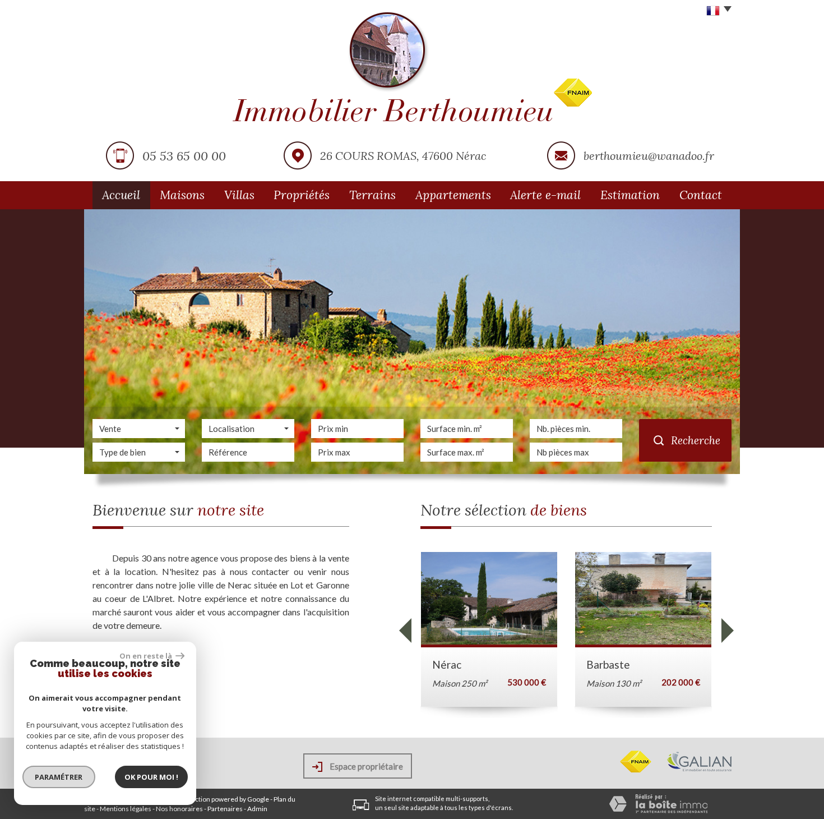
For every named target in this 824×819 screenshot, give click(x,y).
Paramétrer (59, 777)
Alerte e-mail (545, 195)
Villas (239, 195)
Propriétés (302, 195)
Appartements (453, 195)
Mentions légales (125, 808)
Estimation (630, 195)
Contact (700, 195)
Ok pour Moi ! (151, 777)
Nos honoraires (179, 808)
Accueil (121, 195)
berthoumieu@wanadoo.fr (649, 156)
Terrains (372, 195)
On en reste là (146, 656)
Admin (257, 808)
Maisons (182, 195)
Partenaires (225, 808)
